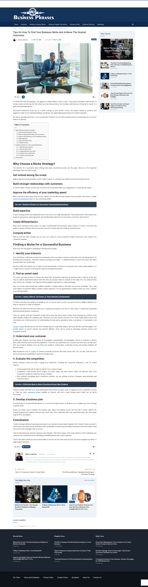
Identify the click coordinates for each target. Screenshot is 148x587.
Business (24, 24)
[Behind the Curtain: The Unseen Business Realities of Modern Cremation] (27, 494)
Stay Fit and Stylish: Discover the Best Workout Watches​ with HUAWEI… (121, 95)
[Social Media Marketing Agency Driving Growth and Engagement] (105, 86)
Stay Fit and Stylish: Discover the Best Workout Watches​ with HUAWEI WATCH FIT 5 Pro (31, 558)
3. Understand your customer (27, 151)
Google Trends (18, 327)
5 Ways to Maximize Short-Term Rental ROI (27, 551)
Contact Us (97, 577)
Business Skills (75, 24)
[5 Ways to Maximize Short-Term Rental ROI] (54, 494)
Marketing (100, 24)
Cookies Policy (62, 577)
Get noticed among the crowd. (27, 132)
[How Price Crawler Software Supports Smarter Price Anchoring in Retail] (105, 106)
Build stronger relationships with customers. (32, 134)
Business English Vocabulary (58, 24)
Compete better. (23, 142)
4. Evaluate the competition (27, 153)
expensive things (34, 392)
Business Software (88, 24)
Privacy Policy (48, 577)
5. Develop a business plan (26, 155)
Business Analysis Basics (38, 24)
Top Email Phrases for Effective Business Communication (73, 559)
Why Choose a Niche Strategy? (25, 130)
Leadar (33, 351)
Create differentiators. (25, 140)
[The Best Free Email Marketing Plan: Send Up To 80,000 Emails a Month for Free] (105, 65)
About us (86, 577)
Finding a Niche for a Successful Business (29, 145)
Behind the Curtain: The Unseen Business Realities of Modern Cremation (117, 50)
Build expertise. (23, 138)
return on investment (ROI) (23, 199)
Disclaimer (75, 577)
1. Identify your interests (26, 147)
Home (16, 24)
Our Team (16, 577)
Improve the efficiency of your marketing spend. (32, 136)
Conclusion (19, 157)
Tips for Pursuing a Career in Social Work (30, 472)
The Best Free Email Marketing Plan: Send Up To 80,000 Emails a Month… (121, 64)
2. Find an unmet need (25, 149)
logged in (22, 526)
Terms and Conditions (31, 577)
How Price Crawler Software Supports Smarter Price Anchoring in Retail (120, 105)
